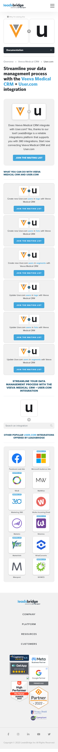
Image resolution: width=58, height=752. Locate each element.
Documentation (14, 50)
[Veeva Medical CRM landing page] (16, 31)
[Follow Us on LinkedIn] (28, 734)
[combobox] (29, 426)
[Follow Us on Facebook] (8, 734)
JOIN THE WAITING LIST (29, 157)
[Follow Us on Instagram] (18, 734)
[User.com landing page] (42, 31)
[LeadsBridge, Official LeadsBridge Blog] (15, 5)
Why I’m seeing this (17, 17)
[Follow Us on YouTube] (38, 734)
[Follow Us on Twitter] (49, 734)
